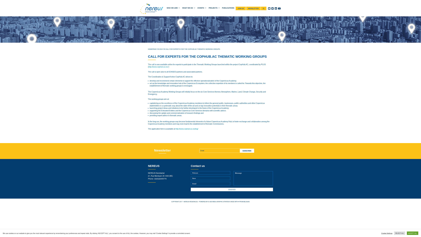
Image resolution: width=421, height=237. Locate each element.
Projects (213, 8)
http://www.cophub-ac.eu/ (158, 67)
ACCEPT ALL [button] (412, 233)
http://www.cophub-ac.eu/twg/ (187, 129)
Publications (228, 8)
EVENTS (201, 8)
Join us (241, 8)
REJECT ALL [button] (399, 233)
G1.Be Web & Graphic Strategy (219, 201)
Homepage (152, 49)
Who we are (172, 8)
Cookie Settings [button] (386, 233)
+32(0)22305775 (160, 178)
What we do (187, 8)
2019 (161, 49)
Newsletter (253, 8)
